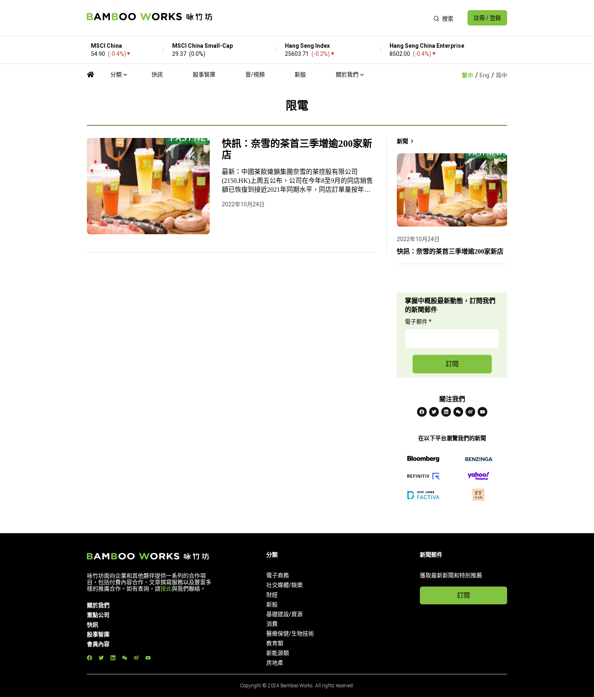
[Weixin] (458, 412)
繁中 (467, 75)
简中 (501, 75)
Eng (484, 75)
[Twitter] (434, 412)
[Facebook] (422, 412)
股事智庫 (204, 74)
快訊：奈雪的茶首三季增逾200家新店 (297, 149)
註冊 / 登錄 (487, 18)
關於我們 (347, 74)
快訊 (157, 74)
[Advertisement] (323, 18)
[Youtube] (482, 412)
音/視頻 (255, 74)
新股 (300, 74)
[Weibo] (470, 412)
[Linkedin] (446, 412)
